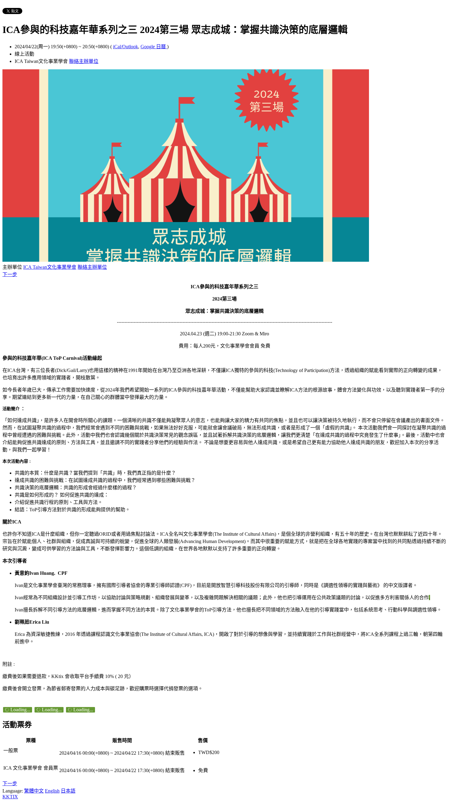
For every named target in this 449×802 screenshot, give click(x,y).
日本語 (68, 790)
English (52, 790)
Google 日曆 (154, 46)
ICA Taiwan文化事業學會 (49, 267)
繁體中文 (34, 790)
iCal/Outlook (125, 46)
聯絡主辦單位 (83, 61)
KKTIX (10, 796)
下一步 (9, 274)
